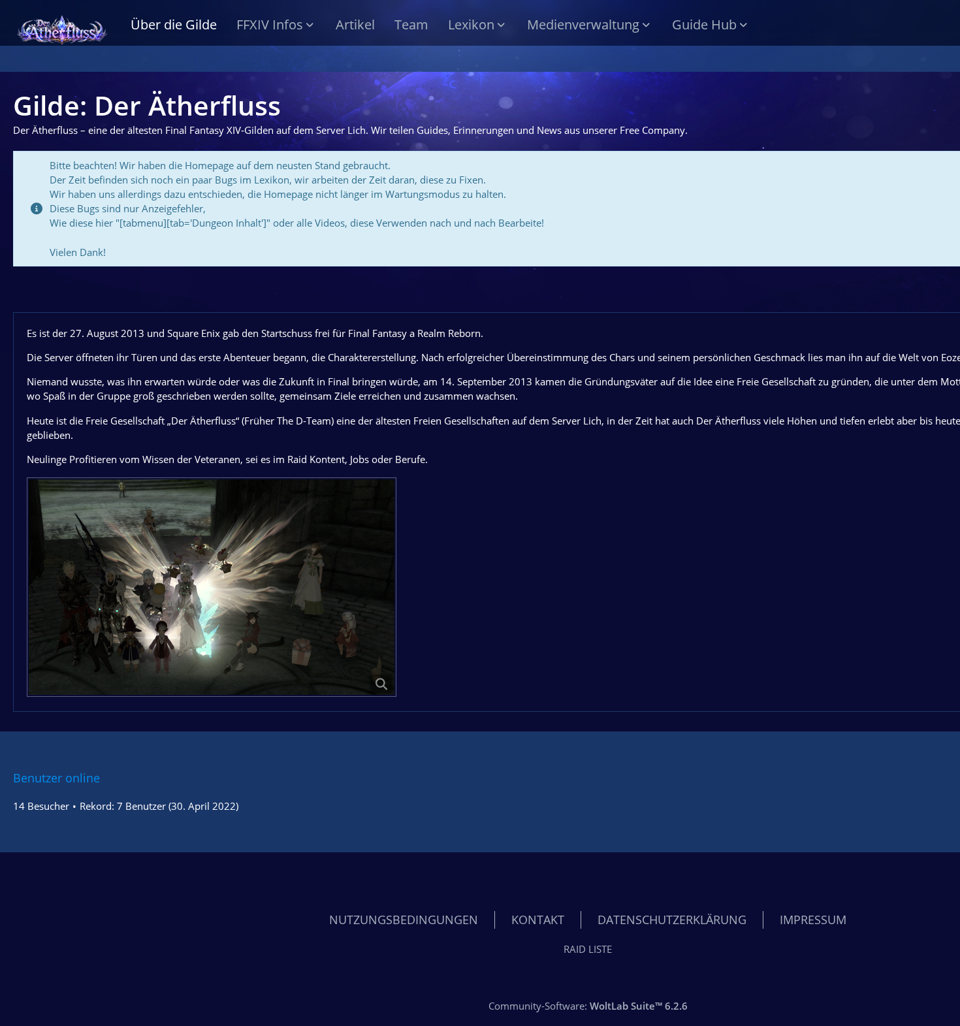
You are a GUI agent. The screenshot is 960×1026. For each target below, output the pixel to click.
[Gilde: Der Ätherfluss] (62, 26)
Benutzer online (56, 778)
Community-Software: (588, 1005)
